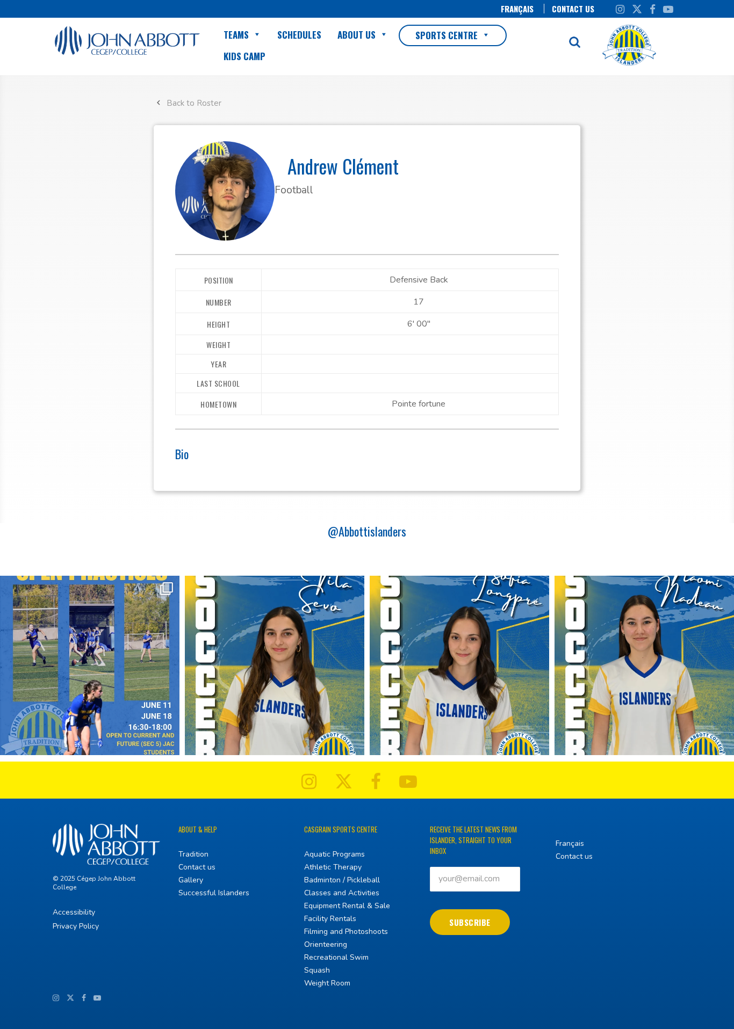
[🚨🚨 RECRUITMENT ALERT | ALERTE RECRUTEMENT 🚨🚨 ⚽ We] (274, 665)
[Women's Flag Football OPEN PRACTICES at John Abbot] (89, 665)
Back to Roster (194, 103)
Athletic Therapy (333, 867)
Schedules (299, 34)
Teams (236, 34)
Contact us (573, 8)
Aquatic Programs (334, 854)
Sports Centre (446, 35)
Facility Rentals (330, 919)
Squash (317, 970)
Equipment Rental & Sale (347, 906)
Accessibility (74, 912)
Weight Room (327, 983)
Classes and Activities (341, 893)
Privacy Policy (76, 926)
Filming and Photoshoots (346, 931)
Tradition (193, 854)
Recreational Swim (336, 957)
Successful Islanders (213, 893)
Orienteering (325, 944)
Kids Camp (244, 56)
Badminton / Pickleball (342, 880)
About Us (356, 34)
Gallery (190, 880)
